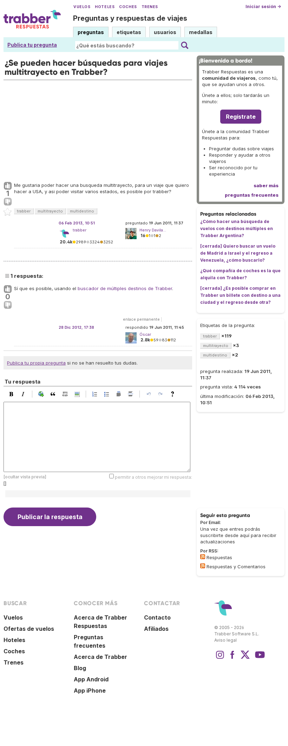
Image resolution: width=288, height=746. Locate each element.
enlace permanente (141, 319)
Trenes (150, 7)
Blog (80, 668)
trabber (24, 211)
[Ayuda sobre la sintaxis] (174, 394)
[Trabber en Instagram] (219, 658)
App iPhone (90, 690)
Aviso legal (225, 640)
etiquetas (129, 32)
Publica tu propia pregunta (36, 363)
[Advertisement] (98, 129)
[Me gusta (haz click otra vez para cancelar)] (8, 186)
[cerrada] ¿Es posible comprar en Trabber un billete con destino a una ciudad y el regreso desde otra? (240, 295)
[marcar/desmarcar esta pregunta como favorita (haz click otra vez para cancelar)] (8, 212)
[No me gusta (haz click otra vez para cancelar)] (8, 202)
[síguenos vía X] (245, 658)
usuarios (165, 32)
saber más (266, 185)
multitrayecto (50, 211)
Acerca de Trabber (100, 656)
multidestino (82, 211)
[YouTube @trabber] (259, 658)
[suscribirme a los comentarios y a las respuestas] (202, 565)
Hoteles (104, 7)
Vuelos (81, 7)
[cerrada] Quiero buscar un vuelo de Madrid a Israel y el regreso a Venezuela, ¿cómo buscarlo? (237, 253)
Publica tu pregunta (32, 45)
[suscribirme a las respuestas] (202, 556)
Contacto (157, 617)
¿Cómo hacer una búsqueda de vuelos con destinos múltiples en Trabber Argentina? (236, 228)
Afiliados (156, 628)
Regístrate (241, 116)
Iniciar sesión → (263, 6)
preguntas (91, 32)
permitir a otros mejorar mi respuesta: (153, 477)
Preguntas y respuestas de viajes (130, 18)
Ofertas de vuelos (29, 628)
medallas (200, 32)
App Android (91, 679)
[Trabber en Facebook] (232, 658)
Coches (128, 7)
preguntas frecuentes (252, 195)
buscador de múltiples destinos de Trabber (125, 288)
